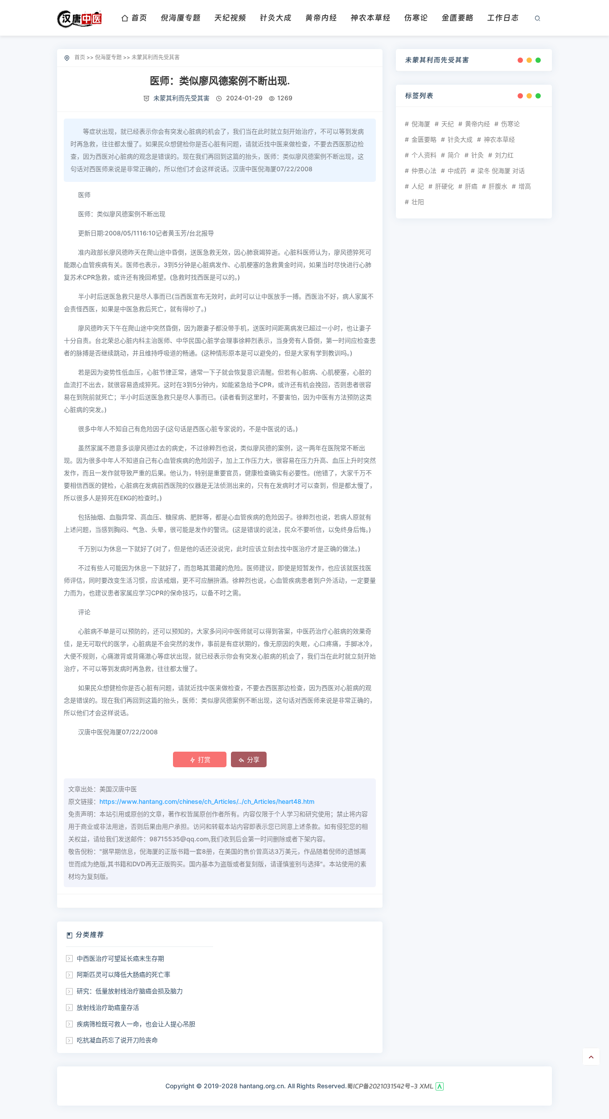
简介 (454, 155)
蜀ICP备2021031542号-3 (382, 1086)
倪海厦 (420, 124)
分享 (253, 759)
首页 (139, 17)
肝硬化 (444, 186)
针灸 (477, 155)
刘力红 (504, 155)
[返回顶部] (591, 1057)
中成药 (457, 170)
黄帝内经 (321, 17)
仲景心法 (423, 170)
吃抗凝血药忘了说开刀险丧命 (117, 1040)
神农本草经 (370, 17)
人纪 (417, 186)
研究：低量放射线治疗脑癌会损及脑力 (130, 991)
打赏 (204, 759)
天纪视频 (230, 17)
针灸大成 (275, 17)
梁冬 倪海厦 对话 (501, 170)
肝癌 (471, 186)
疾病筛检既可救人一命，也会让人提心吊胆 (136, 1024)
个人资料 (423, 155)
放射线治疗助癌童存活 (108, 1007)
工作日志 (503, 17)
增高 (524, 186)
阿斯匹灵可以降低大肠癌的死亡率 (123, 974)
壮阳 (417, 202)
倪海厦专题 (180, 17)
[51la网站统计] (440, 1086)
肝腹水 (498, 186)
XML (427, 1086)
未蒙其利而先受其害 (156, 57)
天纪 (447, 124)
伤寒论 (416, 17)
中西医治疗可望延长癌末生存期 (120, 958)
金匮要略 (457, 17)
